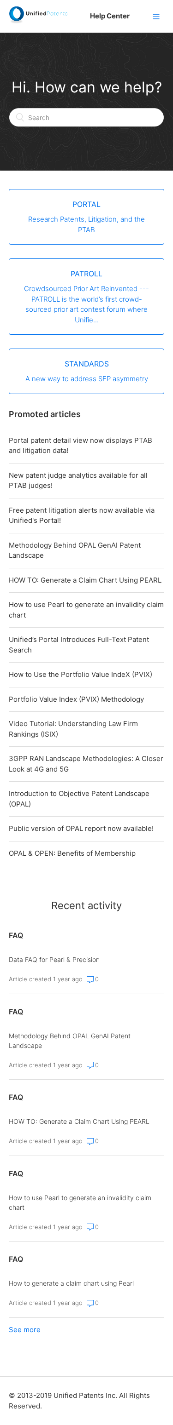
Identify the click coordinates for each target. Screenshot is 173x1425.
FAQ (16, 935)
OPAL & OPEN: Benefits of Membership (72, 853)
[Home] (38, 21)
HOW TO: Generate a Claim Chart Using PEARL (85, 580)
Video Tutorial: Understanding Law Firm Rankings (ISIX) (73, 728)
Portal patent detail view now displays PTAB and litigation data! (80, 445)
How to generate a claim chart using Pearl (71, 1283)
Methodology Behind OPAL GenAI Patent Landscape (75, 550)
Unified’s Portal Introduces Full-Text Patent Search (79, 644)
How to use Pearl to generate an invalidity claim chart (86, 609)
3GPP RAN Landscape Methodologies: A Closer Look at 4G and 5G (86, 763)
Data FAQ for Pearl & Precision (54, 959)
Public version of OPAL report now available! (81, 828)
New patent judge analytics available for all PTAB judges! (78, 480)
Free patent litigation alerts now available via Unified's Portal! (82, 515)
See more (25, 1329)
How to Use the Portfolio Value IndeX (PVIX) (80, 674)
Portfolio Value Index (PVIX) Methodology (76, 699)
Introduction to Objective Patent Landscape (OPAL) (79, 798)
